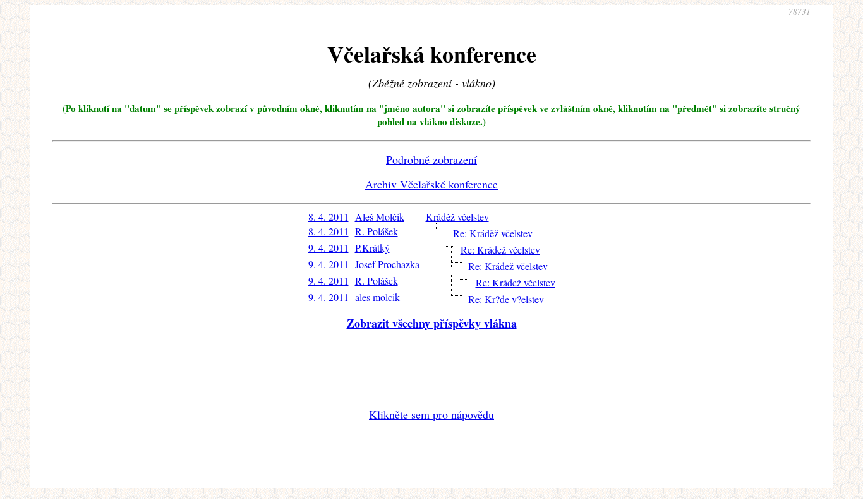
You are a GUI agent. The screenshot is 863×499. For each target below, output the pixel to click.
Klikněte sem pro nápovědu (431, 414)
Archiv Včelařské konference (431, 184)
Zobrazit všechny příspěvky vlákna (432, 323)
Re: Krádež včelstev (500, 249)
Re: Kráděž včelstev (493, 233)
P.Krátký (372, 247)
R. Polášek (376, 231)
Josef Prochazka (387, 264)
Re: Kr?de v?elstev (506, 298)
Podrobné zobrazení (431, 159)
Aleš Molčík (379, 216)
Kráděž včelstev (457, 216)
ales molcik (377, 297)
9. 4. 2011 (328, 247)
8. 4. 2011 (328, 216)
